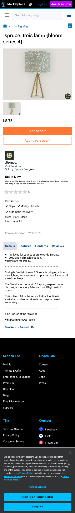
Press (42, 382)
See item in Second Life (19, 327)
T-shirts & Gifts (12, 370)
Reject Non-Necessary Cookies (37, 497)
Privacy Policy (11, 435)
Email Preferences (14, 401)
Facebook (50, 429)
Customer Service (13, 441)
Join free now (61, 4)
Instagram (51, 442)
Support (8, 407)
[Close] (70, 452)
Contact (43, 364)
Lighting (23, 26)
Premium (8, 382)
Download (9, 389)
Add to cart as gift (38, 140)
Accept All (37, 506)
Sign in (41, 4)
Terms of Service (13, 429)
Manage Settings (37, 487)
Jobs (42, 376)
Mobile (7, 364)
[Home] (5, 26)
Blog (6, 395)
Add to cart (37, 131)
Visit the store (13, 166)
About (42, 370)
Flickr (48, 436)
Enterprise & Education (17, 376)
